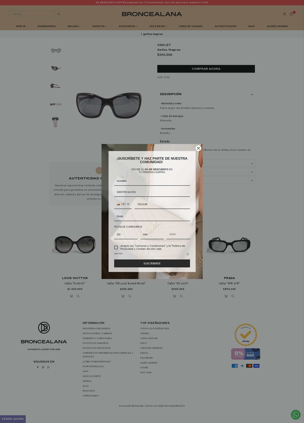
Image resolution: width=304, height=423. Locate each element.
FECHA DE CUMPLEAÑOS (128, 226)
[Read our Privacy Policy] (188, 254)
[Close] (198, 148)
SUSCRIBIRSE (152, 263)
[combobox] (123, 204)
